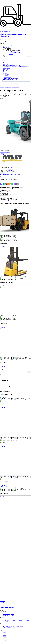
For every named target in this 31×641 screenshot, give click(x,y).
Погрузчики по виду (8, 64)
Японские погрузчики (8, 614)
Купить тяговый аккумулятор (15, 200)
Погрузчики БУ (7, 69)
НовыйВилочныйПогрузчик (2, 601)
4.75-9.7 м (10, 169)
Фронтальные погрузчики (13, 66)
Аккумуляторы (6, 68)
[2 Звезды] (12, 94)
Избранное (2, 153)
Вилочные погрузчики (5, 31)
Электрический (11, 170)
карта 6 (4, 638)
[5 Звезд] (28, 94)
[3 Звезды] (18, 94)
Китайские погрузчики (8, 615)
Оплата (4, 71)
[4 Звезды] (23, 94)
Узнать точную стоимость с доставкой (10, 174)
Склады (5, 73)
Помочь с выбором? (5, 152)
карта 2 (4, 633)
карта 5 (4, 637)
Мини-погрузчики (24, 66)
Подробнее (2, 246)
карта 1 (4, 632)
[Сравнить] (2, 98)
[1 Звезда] (7, 94)
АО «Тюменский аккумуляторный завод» (13, 626)
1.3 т (11, 167)
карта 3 (4, 635)
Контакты (5, 75)
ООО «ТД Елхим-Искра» (9, 627)
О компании (6, 74)
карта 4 (4, 636)
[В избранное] (0, 98)
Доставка (5, 70)
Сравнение (2, 154)
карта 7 (4, 640)
